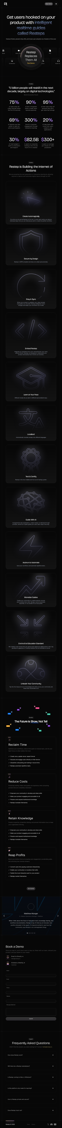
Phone (8, 987)
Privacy (33, 1124)
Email (8, 979)
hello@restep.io (47, 1047)
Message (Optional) (11, 1004)
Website (8, 996)
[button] (56, 4)
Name (8, 970)
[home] (6, 4)
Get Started (31, 888)
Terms (28, 1124)
